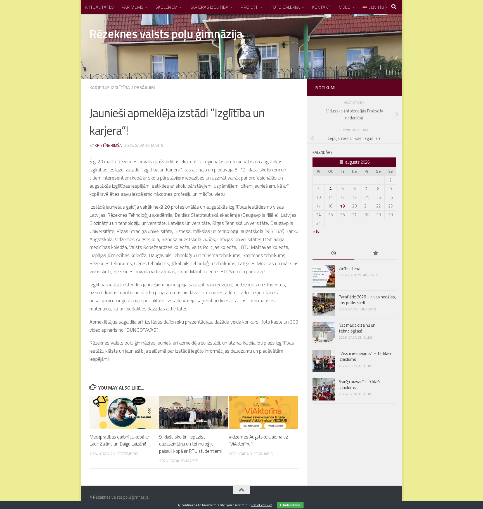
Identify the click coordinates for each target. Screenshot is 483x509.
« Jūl (316, 231)
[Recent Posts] (333, 254)
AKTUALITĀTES (99, 7)
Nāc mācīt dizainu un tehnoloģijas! (357, 328)
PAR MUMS (132, 7)
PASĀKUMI (144, 87)
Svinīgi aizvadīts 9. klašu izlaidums (360, 384)
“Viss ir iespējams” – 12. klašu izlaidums (365, 356)
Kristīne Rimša (108, 145)
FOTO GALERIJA (285, 7)
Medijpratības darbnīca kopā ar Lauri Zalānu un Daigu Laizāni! (119, 440)
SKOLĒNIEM (166, 7)
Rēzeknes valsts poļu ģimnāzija (165, 33)
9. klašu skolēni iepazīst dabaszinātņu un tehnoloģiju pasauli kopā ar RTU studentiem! (190, 444)
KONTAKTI (321, 7)
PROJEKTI (250, 7)
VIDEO (345, 7)
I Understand (290, 505)
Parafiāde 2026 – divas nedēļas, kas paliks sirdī (367, 300)
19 (342, 206)
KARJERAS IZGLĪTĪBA (209, 7)
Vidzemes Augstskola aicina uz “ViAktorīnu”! (258, 440)
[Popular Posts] (375, 254)
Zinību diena (349, 268)
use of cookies (261, 505)
